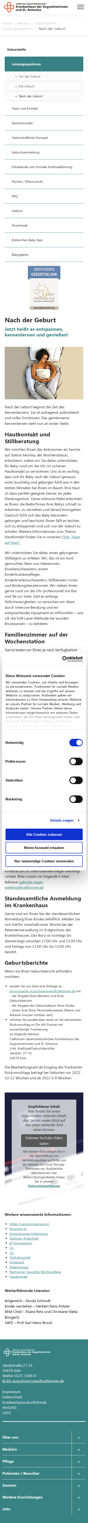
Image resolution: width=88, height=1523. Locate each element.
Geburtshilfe (45, 23)
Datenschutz (12, 1396)
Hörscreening (22, 1243)
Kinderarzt (17, 1262)
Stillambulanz (19, 1267)
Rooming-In (18, 1228)
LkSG (6, 1412)
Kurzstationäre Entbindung (29, 1233)
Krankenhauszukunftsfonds (24, 1402)
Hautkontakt (19, 1276)
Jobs (6, 1508)
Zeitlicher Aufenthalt (24, 1238)
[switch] (76, 761)
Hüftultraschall (20, 1257)
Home (7, 23)
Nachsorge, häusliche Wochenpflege (35, 1272)
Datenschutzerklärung (44, 1186)
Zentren (9, 1485)
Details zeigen (61, 820)
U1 (12, 1248)
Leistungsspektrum (18, 28)
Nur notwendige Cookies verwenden (44, 861)
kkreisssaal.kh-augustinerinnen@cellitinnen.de (42, 991)
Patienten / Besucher (20, 1473)
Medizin (24, 23)
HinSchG (9, 1407)
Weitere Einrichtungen (22, 1496)
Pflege (8, 1461)
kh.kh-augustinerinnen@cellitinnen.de (33, 1380)
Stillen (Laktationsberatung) (29, 1224)
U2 (12, 1252)
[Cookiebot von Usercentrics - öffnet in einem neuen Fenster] (63, 659)
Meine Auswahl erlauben (44, 848)
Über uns (10, 1437)
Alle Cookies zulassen (44, 834)
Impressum (11, 1391)
